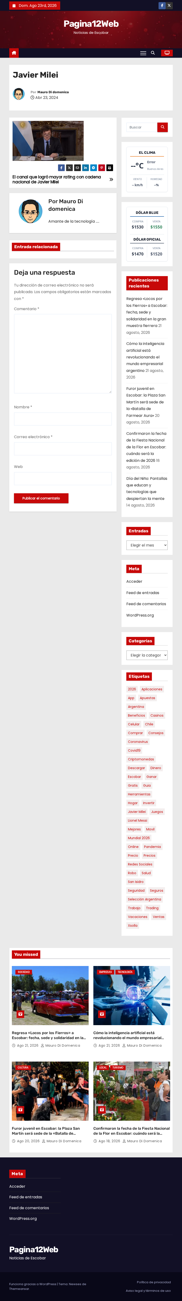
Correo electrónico (33, 437)
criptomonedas (141, 759)
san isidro (136, 881)
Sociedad (24, 972)
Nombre (23, 407)
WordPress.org (140, 615)
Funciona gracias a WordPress (33, 1284)
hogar (133, 803)
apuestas (147, 698)
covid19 (134, 750)
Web (18, 466)
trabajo (134, 908)
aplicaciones (151, 689)
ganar (151, 776)
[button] (154, 53)
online (133, 846)
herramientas (139, 794)
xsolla (132, 925)
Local (103, 1067)
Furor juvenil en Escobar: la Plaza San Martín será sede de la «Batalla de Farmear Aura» (145, 402)
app (131, 698)
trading (152, 908)
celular (134, 724)
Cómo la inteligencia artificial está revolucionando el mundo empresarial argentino (145, 357)
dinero (155, 768)
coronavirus (138, 741)
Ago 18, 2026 (110, 1141)
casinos (157, 715)
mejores (134, 829)
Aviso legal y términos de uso (148, 1290)
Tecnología (125, 972)
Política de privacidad (154, 1282)
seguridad (136, 890)
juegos (157, 811)
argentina (136, 706)
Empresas (105, 972)
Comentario (26, 309)
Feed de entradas (142, 592)
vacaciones (137, 916)
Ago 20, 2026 (29, 1141)
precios (149, 855)
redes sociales (140, 864)
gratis (133, 785)
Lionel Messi (137, 820)
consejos (156, 733)
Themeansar (19, 1289)
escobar (134, 776)
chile (149, 724)
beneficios (136, 715)
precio (133, 855)
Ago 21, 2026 (28, 1045)
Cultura (23, 1067)
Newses (75, 1284)
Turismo (118, 1067)
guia (147, 785)
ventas (158, 916)
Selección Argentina (144, 899)
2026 (132, 689)
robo (132, 873)
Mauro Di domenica (53, 92)
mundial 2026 (139, 838)
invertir (149, 803)
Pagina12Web (91, 23)
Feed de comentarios (146, 604)
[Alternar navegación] (143, 53)
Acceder (134, 581)
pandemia (152, 846)
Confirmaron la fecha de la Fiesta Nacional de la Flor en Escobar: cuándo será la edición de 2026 (146, 447)
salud (146, 873)
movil (150, 829)
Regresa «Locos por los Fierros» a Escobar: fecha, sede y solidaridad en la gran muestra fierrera (146, 312)
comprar (135, 733)
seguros (156, 890)
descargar (136, 768)
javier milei (137, 811)
